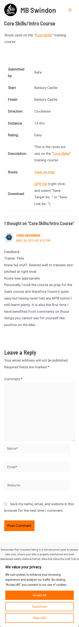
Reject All (39, 618)
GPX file (40, 184)
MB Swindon (38, 9)
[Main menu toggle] (70, 10)
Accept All (39, 595)
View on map (44, 172)
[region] (39, 593)
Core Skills (43, 35)
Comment (13, 379)
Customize (39, 606)
